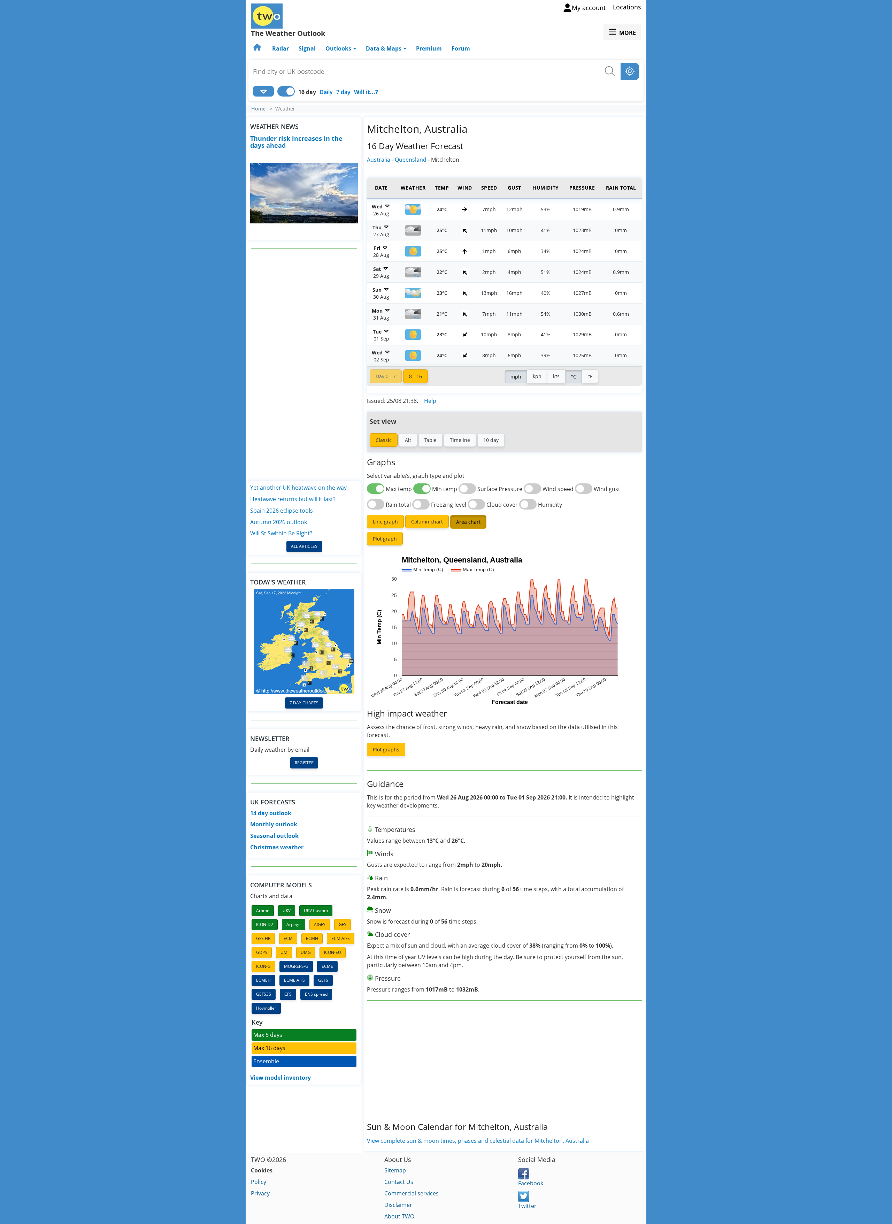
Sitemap (395, 1170)
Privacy (260, 1193)
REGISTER (304, 763)
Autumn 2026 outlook (278, 522)
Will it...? (366, 92)
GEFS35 (263, 994)
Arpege (293, 924)
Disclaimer (398, 1205)
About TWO (399, 1216)
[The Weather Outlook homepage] (257, 48)
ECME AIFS (294, 980)
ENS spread (316, 994)
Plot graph (385, 538)
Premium (429, 48)
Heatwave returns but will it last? (293, 499)
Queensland (410, 159)
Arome (262, 910)
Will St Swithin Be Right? (281, 533)
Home (258, 108)
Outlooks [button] (339, 48)
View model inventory (280, 1077)
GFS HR (263, 938)
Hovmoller (266, 1008)
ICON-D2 (264, 924)
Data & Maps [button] (384, 48)
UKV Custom (316, 910)
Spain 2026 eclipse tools (281, 510)
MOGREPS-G (296, 966)
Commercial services (411, 1193)
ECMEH (263, 980)
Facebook (530, 1183)
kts (556, 376)
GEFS (323, 980)
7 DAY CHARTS (304, 703)
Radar (280, 48)
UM (283, 952)
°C (573, 376)
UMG (306, 952)
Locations (627, 7)
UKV (287, 910)
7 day (343, 92)
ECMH (312, 938)
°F (590, 376)
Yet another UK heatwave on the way (298, 487)
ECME (327, 966)
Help (430, 401)
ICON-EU (332, 952)
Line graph (385, 521)
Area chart (468, 522)
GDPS (261, 952)
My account (589, 7)
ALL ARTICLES (304, 546)
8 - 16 (415, 376)
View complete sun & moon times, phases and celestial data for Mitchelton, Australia (478, 1141)
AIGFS (319, 924)
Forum (461, 48)
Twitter (527, 1206)
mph (515, 376)
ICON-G (263, 966)
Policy (258, 1182)
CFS (288, 994)
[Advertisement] (304, 360)
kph (537, 376)
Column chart (427, 521)
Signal (307, 48)
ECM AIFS (340, 938)
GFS (342, 924)
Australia (378, 159)
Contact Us (398, 1182)
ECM (288, 938)
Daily (326, 92)
